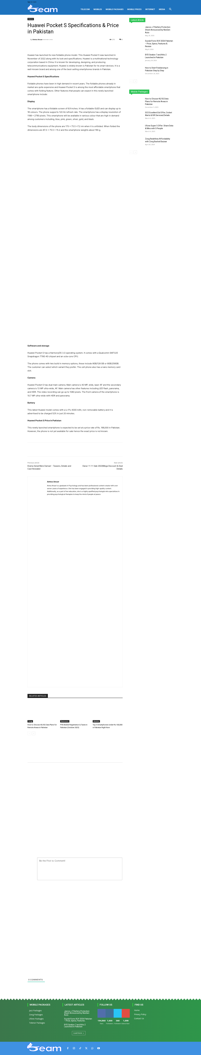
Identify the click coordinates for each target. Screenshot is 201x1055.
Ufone (163, 92)
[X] (86, 1048)
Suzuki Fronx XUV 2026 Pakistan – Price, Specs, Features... (78, 1020)
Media (162, 9)
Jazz (140, 92)
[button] (170, 9)
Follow (109, 1010)
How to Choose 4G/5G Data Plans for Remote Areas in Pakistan (156, 101)
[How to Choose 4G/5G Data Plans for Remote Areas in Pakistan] (42, 712)
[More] (97, 46)
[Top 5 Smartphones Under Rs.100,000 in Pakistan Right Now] (108, 712)
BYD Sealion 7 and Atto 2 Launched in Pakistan (75, 1026)
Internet (150, 9)
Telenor (148, 92)
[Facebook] (68, 1048)
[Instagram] (74, 1048)
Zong (30, 721)
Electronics (65, 721)
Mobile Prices (134, 9)
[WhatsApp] (92, 1048)
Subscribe (126, 1010)
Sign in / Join (31, 2)
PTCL (172, 92)
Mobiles (98, 9)
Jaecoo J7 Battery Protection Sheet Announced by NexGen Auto (157, 30)
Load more (77, 1033)
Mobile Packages (114, 9)
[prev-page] (29, 733)
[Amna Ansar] (28, 39)
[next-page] (33, 733)
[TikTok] (80, 1048)
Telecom (85, 9)
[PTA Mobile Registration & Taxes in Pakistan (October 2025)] (75, 712)
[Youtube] (98, 1048)
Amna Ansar (38, 39)
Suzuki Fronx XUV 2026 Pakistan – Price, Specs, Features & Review (159, 43)
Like (101, 1010)
